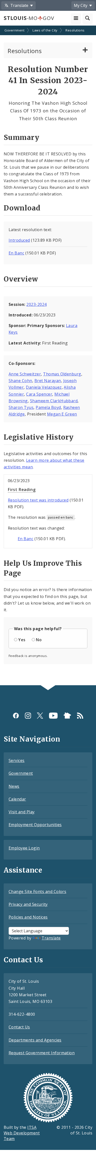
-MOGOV (29, 18)
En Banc (16, 253)
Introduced (19, 240)
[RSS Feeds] (80, 715)
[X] (40, 715)
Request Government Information (42, 1053)
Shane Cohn (20, 380)
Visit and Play (22, 812)
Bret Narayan (47, 380)
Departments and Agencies (35, 1040)
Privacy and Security (28, 904)
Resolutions (74, 30)
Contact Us (19, 1027)
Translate (51, 938)
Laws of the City (44, 30)
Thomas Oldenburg (62, 374)
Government (14, 30)
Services (17, 760)
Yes (21, 639)
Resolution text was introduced (38, 500)
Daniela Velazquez (44, 387)
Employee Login (24, 848)
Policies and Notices (28, 917)
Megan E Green (62, 414)
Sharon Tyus (21, 407)
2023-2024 (36, 304)
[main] (48, 356)
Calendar (17, 799)
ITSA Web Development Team (22, 1133)
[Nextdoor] (67, 715)
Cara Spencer (39, 394)
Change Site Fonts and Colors (37, 891)
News (14, 786)
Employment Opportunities (35, 824)
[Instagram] (28, 715)
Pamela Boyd (48, 407)
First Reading (21, 489)
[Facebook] (16, 715)
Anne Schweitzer (25, 374)
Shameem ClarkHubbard (54, 400)
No (39, 639)
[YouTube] (53, 715)
